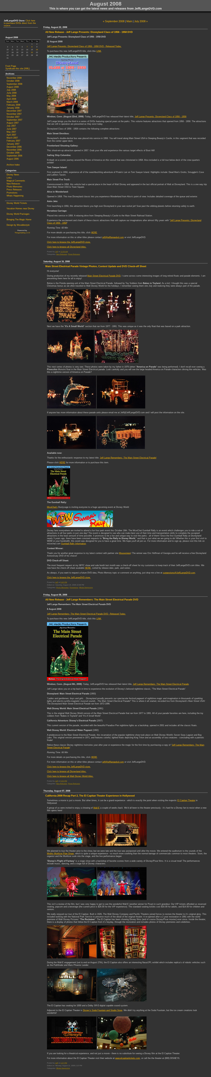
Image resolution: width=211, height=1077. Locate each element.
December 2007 (14, 111)
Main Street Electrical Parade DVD (104, 276)
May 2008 (11, 96)
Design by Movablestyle (18, 225)
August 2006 (13, 159)
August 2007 (13, 123)
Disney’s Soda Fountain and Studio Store (102, 1010)
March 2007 (12, 138)
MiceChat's (52, 507)
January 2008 (13, 108)
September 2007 (14, 120)
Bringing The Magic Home (19, 219)
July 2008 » (141, 21)
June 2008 (11, 93)
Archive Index (13, 165)
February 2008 (13, 105)
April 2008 (11, 99)
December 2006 (14, 147)
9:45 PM (63, 582)
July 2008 (11, 90)
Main (129, 21)
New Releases (61, 254)
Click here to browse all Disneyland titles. (66, 247)
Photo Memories (62, 587)
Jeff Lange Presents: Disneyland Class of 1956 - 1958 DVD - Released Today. (84, 46)
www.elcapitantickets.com (127, 1058)
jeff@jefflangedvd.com (113, 237)
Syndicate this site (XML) (17, 68)
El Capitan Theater (186, 800)
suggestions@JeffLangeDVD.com (179, 572)
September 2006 (14, 155)
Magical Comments (16, 180)
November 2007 (14, 114)
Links (9, 178)
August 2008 (13, 87)
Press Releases (74, 254)
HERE (94, 232)
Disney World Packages (18, 214)
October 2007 (13, 117)
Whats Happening (86, 587)
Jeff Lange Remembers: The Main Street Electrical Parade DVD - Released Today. (86, 614)
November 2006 (14, 150)
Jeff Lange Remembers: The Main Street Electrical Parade (161, 684)
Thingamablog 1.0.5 (22, 233)
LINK (98, 51)
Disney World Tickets (17, 203)
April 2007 (11, 135)
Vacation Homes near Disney (20, 208)
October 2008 (13, 81)
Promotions (74, 587)
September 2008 (14, 84)
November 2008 (14, 78)
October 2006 (13, 153)
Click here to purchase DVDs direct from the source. (20, 23)
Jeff (56, 252)
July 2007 (11, 126)
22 (32, 52)
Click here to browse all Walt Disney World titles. (70, 776)
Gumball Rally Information (73, 543)
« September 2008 (113, 21)
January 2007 (13, 144)
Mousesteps (125, 553)
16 (37, 50)
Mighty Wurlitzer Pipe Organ (60, 853)
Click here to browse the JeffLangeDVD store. (69, 242)
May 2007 (11, 132)
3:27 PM (63, 1063)
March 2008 (12, 102)
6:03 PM (63, 781)
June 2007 (11, 129)
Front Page (10, 66)
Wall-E (96, 808)
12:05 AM (64, 252)
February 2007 (13, 140)
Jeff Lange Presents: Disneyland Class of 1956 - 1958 (160, 116)
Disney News (13, 174)
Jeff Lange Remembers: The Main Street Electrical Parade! (128, 457)
